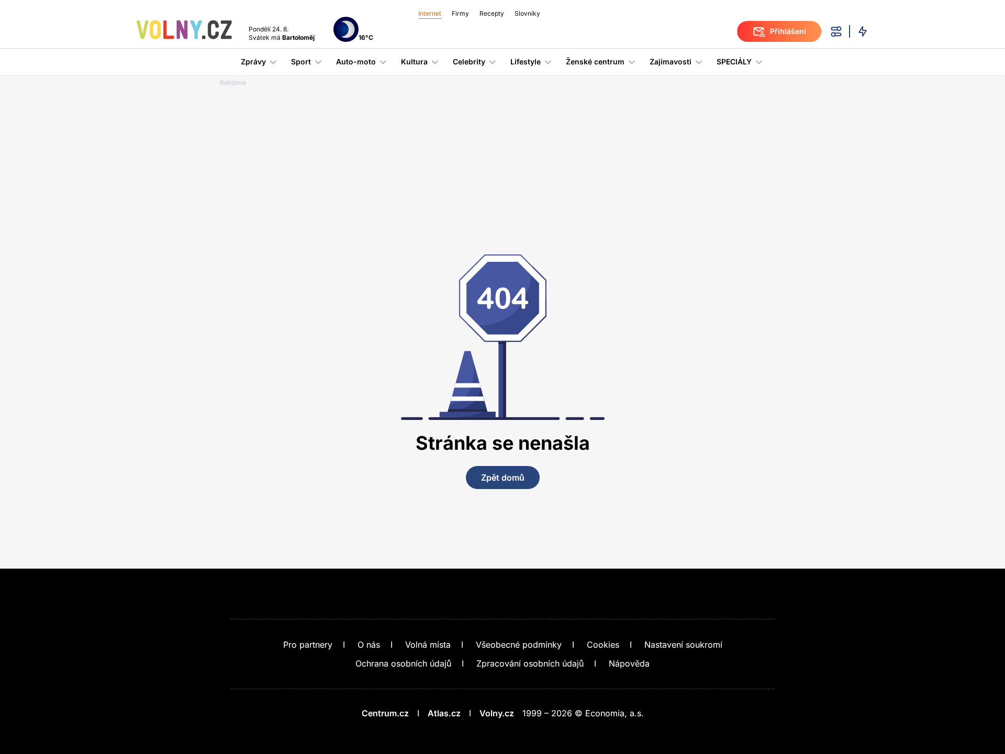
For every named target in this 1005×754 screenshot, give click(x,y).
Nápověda (629, 663)
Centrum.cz (385, 713)
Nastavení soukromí (683, 644)
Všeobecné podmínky (519, 644)
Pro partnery (307, 644)
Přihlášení (788, 31)
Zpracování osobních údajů (530, 663)
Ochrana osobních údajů (403, 663)
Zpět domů (502, 477)
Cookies (603, 644)
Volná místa (428, 644)
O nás (369, 644)
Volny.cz (496, 713)
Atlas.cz (444, 713)
